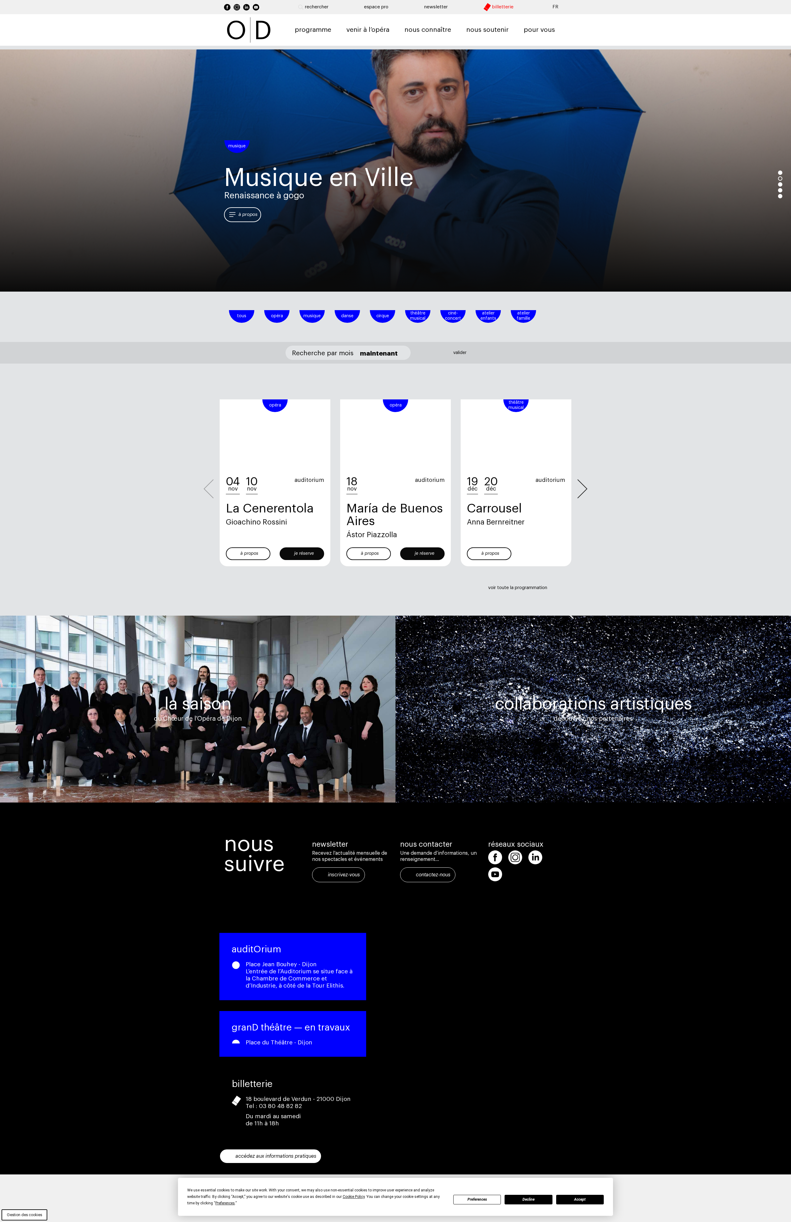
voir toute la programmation (517, 587)
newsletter (436, 7)
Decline (528, 1199)
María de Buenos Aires (394, 514)
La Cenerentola (270, 508)
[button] (582, 489)
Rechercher (316, 7)
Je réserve (304, 553)
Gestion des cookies (24, 1215)
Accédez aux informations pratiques (275, 1156)
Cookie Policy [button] (354, 1197)
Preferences (477, 1199)
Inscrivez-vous (344, 874)
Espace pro (376, 7)
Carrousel (494, 508)
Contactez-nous (433, 874)
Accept (580, 1199)
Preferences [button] (225, 1203)
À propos (248, 214)
